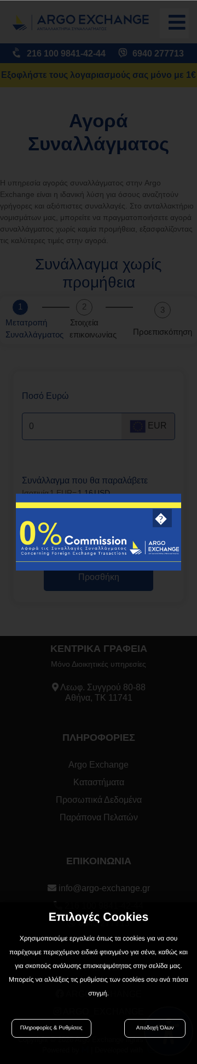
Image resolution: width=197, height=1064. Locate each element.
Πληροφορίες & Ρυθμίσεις (51, 1028)
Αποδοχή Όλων (155, 1028)
